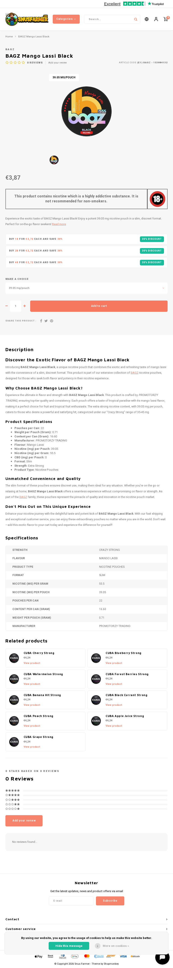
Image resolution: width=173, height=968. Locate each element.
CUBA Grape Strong (39, 737)
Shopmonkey (111, 964)
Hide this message (68, 946)
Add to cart (99, 306)
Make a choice (17, 279)
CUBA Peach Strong (39, 716)
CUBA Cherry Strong (39, 653)
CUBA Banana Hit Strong (42, 695)
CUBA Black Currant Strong (126, 695)
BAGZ (10, 49)
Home (9, 36)
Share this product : (20, 320)
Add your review (57, 63)
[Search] (135, 19)
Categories (64, 19)
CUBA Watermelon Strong (43, 674)
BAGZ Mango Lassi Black (33, 36)
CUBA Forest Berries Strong (127, 674)
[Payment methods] (38, 956)
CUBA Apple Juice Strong (125, 716)
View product (32, 663)
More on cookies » (116, 946)
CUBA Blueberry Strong (123, 653)
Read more (59, 224)
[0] (166, 19)
